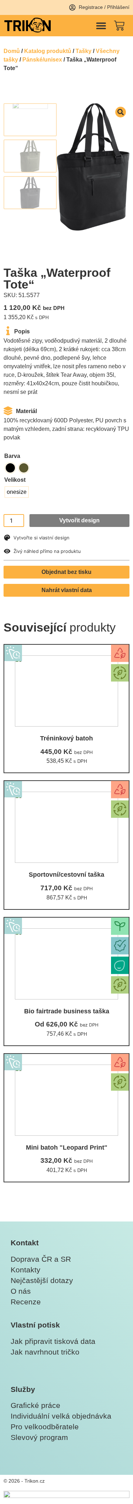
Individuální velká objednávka (61, 1416)
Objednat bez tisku (66, 572)
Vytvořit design (79, 520)
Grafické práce (35, 1405)
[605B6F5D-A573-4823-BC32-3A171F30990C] (93, 167)
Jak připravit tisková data (53, 1341)
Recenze (26, 1302)
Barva (12, 456)
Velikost (15, 480)
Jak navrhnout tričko (45, 1352)
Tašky (84, 51)
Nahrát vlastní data (66, 590)
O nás (21, 1291)
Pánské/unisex (42, 60)
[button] (101, 25)
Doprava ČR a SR (41, 1259)
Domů (12, 51)
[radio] (10, 468)
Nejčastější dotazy (42, 1280)
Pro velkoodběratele (45, 1427)
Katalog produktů (47, 51)
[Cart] (119, 25)
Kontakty (25, 1270)
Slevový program (39, 1437)
